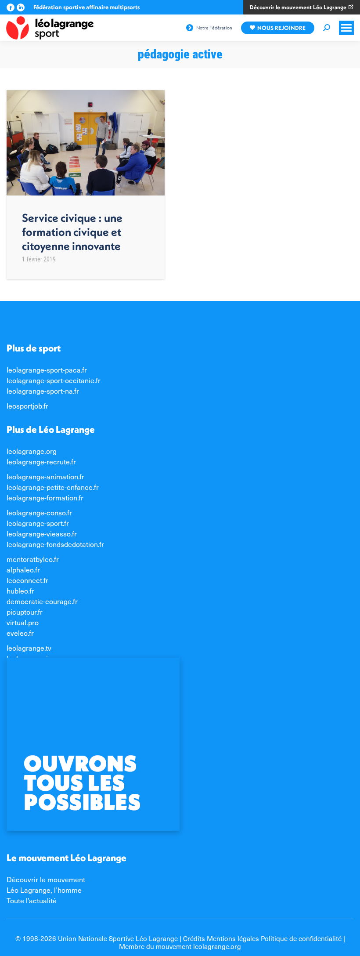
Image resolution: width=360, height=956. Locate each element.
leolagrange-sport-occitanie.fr (54, 380)
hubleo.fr (20, 590)
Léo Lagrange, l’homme (44, 889)
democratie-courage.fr (42, 601)
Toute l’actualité (32, 900)
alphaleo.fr (23, 569)
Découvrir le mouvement (46, 879)
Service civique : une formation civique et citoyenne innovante (72, 231)
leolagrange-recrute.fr (41, 461)
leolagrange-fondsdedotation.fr (55, 544)
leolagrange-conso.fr (39, 512)
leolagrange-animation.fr (45, 476)
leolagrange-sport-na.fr (43, 390)
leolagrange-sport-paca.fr (47, 369)
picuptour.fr (25, 611)
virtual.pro (23, 622)
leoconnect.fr (27, 580)
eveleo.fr (20, 632)
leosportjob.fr (27, 405)
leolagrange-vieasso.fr (42, 533)
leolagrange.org (32, 450)
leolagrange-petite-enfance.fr (53, 487)
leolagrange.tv (29, 647)
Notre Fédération (214, 28)
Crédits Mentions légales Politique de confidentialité (262, 938)
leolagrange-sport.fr (38, 523)
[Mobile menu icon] (346, 28)
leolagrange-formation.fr (45, 497)
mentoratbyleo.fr (33, 559)
